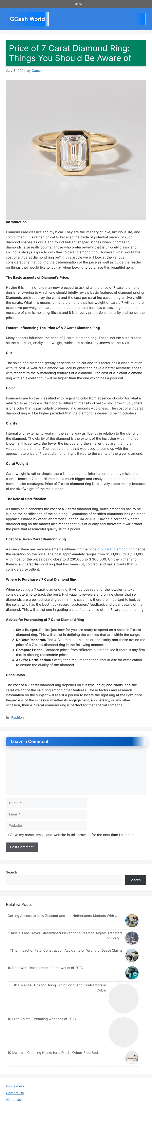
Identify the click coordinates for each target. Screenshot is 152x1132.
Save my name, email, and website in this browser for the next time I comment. (73, 835)
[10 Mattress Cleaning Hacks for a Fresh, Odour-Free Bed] (132, 1057)
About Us (13, 1100)
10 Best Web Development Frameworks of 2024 (46, 968)
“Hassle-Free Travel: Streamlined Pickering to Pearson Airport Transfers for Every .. (65, 935)
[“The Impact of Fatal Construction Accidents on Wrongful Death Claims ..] (132, 955)
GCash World (27, 19)
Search (11, 872)
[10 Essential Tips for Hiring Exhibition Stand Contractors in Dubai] (124, 998)
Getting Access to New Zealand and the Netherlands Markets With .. (62, 916)
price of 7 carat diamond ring (112, 549)
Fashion (17, 718)
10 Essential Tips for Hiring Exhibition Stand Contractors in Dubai (59, 987)
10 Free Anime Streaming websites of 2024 (42, 1019)
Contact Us (15, 1093)
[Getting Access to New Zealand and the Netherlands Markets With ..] (132, 920)
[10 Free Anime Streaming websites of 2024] (124, 1032)
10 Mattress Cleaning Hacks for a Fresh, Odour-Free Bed (53, 1053)
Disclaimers (15, 1086)
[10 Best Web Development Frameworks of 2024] (132, 972)
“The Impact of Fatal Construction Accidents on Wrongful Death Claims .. (66, 953)
